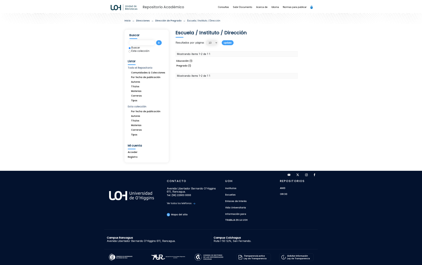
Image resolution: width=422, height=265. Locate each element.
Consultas (223, 7)
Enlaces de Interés (236, 201)
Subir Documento (242, 7)
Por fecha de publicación (145, 77)
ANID (282, 188)
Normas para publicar (295, 7)
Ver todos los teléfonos (179, 203)
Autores (135, 81)
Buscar (135, 47)
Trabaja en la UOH (236, 220)
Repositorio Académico (163, 7)
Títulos (135, 86)
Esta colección (140, 50)
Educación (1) (184, 61)
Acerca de (262, 7)
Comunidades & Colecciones (148, 72)
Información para (235, 214)
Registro (132, 157)
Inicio (127, 20)
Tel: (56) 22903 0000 (179, 195)
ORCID (283, 194)
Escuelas (230, 194)
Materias (136, 91)
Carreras (136, 95)
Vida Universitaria (235, 207)
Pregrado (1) (183, 65)
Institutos (230, 188)
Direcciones (143, 20)
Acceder (132, 152)
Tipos (134, 100)
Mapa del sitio (179, 214)
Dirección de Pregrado (168, 20)
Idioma (275, 7)
